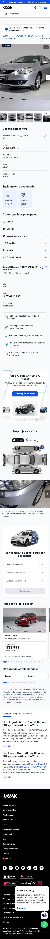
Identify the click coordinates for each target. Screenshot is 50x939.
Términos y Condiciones (12, 908)
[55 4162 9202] (35, 7)
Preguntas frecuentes (23, 713)
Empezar (21, 908)
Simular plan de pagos (25, 394)
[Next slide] (46, 199)
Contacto (6, 854)
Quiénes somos (9, 844)
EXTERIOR (19, 440)
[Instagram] (11, 868)
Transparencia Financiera (13, 917)
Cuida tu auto (8, 820)
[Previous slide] (3, 199)
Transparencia (8, 913)
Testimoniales (8, 834)
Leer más (7, 746)
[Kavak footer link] (10, 797)
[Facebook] (5, 868)
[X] (23, 868)
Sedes (5, 825)
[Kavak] (6, 7)
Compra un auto (9, 805)
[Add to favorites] (43, 611)
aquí (44, 2)
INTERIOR (33, 440)
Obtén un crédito (9, 810)
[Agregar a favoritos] (45, 267)
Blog (4, 839)
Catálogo (7, 713)
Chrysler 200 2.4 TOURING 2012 (30, 767)
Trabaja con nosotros (11, 849)
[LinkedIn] (29, 868)
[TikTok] (35, 868)
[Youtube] (17, 868)
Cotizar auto (25, 591)
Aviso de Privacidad (10, 904)
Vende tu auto (8, 815)
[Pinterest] (41, 868)
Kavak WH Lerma (10, 157)
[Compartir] (41, 267)
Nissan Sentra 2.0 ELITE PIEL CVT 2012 (23, 769)
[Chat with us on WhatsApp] (44, 924)
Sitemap (6, 922)
